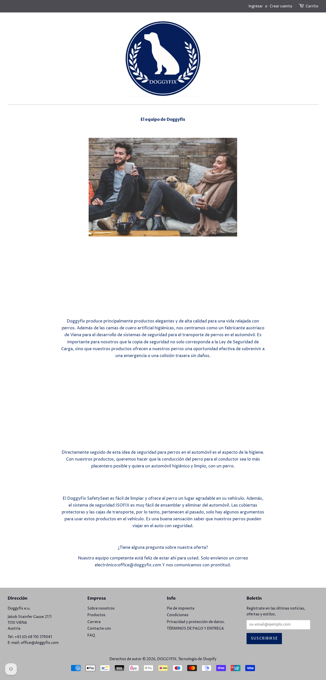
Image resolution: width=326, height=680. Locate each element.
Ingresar (256, 6)
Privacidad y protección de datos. (196, 622)
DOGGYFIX (166, 659)
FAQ (91, 635)
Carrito (312, 6)
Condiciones (177, 615)
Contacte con (99, 628)
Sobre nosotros (101, 608)
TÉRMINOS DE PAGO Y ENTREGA (195, 628)
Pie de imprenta (180, 608)
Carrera (94, 622)
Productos (96, 615)
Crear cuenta (281, 6)
